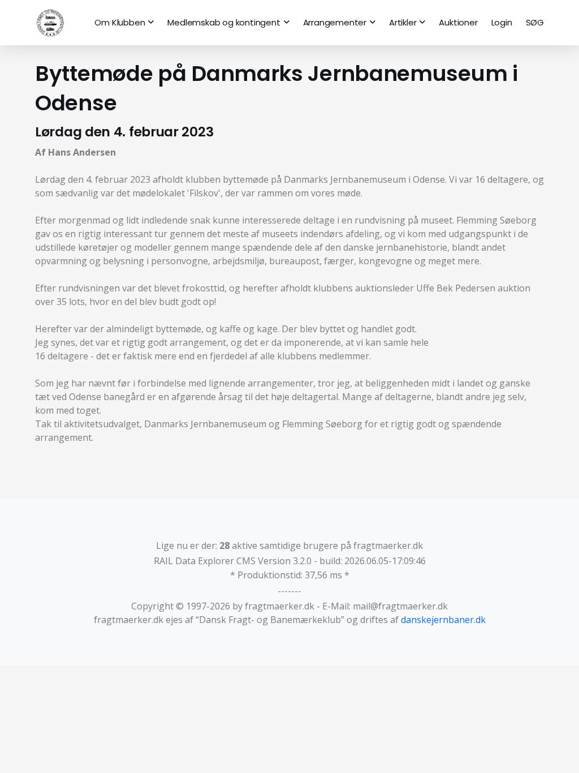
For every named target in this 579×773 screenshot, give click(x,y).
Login (501, 22)
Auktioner (458, 22)
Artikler (402, 22)
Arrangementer (334, 22)
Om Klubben (119, 22)
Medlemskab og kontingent (223, 22)
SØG (535, 22)
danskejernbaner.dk (443, 619)
